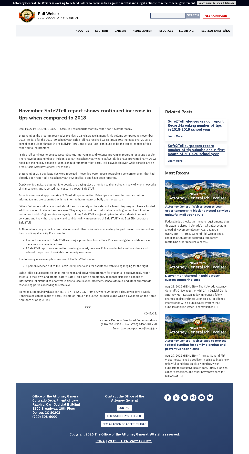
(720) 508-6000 (44, 416)
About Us (82, 30)
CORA (100, 441)
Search (193, 15)
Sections (102, 30)
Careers (120, 30)
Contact (124, 408)
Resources (165, 30)
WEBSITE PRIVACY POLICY (130, 441)
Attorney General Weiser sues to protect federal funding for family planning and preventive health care (195, 345)
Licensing (186, 30)
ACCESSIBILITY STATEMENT (125, 416)
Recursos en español (215, 30)
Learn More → (177, 136)
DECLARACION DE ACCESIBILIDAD (124, 424)
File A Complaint (216, 15)
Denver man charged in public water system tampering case (192, 278)
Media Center (142, 30)
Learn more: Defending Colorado (216, 3)
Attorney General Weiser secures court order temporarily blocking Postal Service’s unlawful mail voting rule (197, 211)
